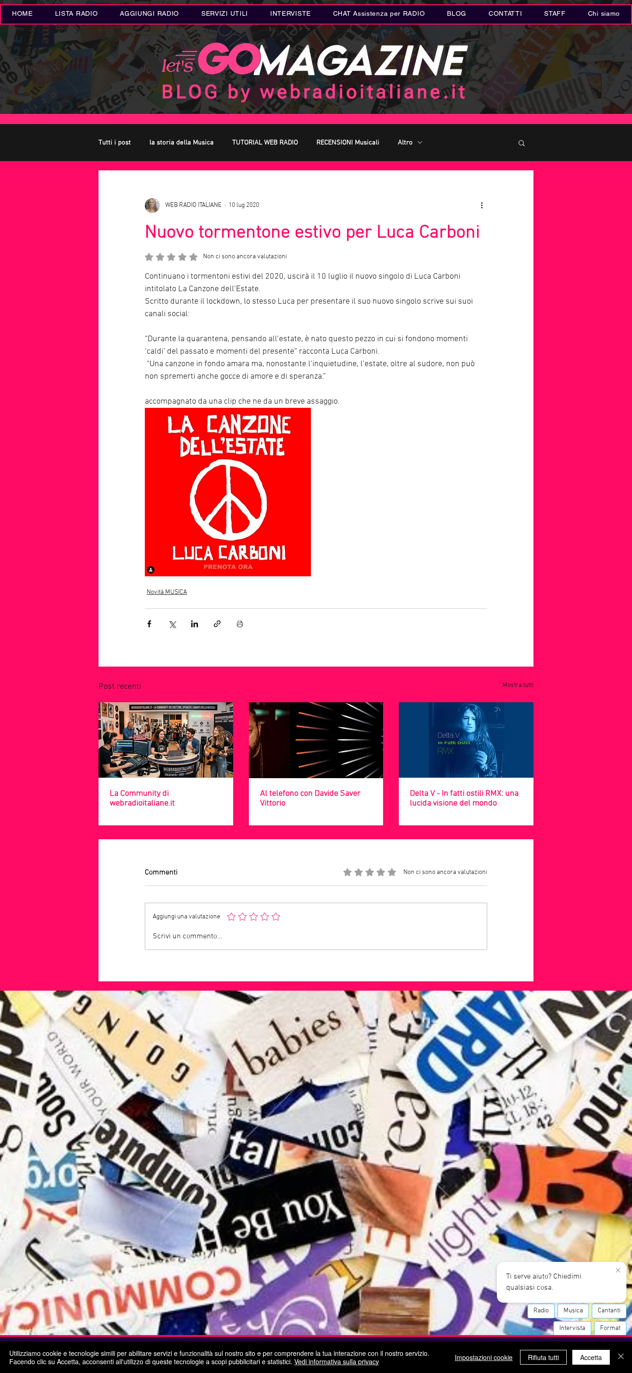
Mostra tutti (517, 685)
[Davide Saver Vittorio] (316, 740)
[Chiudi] (620, 1357)
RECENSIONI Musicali (347, 142)
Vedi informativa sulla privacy (336, 1361)
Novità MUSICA (167, 592)
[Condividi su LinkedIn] (194, 623)
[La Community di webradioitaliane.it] (166, 740)
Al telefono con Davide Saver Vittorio (310, 798)
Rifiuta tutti (543, 1357)
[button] (224, 14)
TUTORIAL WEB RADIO (265, 142)
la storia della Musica (181, 142)
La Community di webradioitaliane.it (142, 798)
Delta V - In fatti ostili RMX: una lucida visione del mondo (464, 798)
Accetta (591, 1357)
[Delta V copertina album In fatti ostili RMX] (466, 740)
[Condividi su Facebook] (149, 623)
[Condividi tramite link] (217, 623)
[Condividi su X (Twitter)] (171, 623)
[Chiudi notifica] (618, 1271)
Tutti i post (115, 142)
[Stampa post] (239, 623)
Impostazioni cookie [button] (484, 1357)
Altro (405, 142)
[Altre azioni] (481, 205)
